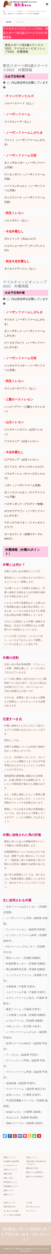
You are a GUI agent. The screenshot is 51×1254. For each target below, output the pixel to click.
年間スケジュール (10, 1170)
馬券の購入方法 (9, 1207)
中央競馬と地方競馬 (11, 1161)
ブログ (10, 11)
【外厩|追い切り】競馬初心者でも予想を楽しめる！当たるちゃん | (25, 1234)
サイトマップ (31, 1211)
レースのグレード (10, 1166)
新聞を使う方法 (32, 1168)
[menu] (46, 4)
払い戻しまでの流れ (11, 1211)
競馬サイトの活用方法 (34, 1172)
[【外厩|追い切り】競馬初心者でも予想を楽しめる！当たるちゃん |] (25, 3)
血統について (9, 1190)
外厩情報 (8, 22)
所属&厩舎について (11, 1186)
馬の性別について (10, 1182)
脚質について (9, 1195)
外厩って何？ (9, 1178)
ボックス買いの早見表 (12, 1215)
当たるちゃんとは (33, 1207)
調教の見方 (8, 1174)
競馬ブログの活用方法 (34, 1177)
